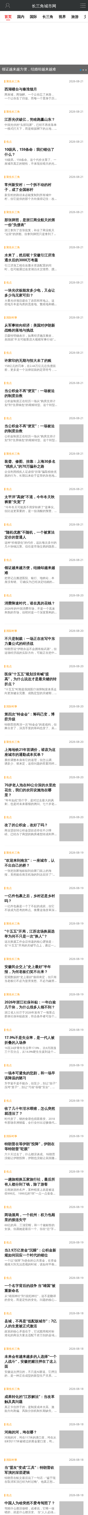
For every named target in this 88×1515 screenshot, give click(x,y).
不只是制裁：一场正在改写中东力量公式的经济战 (30, 641)
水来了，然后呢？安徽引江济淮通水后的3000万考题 (30, 257)
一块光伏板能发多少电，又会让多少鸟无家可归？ (30, 293)
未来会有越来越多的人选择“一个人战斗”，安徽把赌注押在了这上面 (31, 1361)
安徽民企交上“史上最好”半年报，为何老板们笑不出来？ (28, 969)
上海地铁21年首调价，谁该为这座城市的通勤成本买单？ (30, 752)
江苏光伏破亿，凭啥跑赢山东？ (30, 119)
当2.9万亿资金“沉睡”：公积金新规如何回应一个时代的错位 (30, 1253)
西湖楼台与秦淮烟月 (21, 89)
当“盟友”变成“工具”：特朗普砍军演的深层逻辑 (29, 1470)
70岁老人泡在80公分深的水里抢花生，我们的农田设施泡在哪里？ (30, 790)
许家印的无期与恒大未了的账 (28, 360)
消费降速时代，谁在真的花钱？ (30, 603)
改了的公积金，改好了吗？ (26, 824)
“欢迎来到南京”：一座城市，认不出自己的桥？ (30, 863)
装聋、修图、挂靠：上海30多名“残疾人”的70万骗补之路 (30, 464)
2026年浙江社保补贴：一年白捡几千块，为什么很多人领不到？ (30, 1004)
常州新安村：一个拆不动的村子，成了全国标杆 (28, 187)
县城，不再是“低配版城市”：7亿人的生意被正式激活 (31, 1323)
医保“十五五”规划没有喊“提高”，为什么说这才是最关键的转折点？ (31, 678)
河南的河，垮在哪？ (21, 1432)
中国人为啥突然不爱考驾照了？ (30, 1502)
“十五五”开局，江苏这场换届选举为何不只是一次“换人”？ (30, 934)
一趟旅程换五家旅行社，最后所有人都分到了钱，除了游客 (30, 1182)
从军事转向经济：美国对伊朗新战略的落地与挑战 (30, 328)
